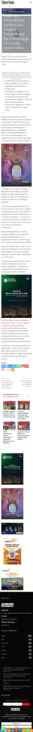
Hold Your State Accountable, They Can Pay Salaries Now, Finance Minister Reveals (7, 384)
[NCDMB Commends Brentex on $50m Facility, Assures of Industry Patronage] (9, 405)
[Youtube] (27, 366)
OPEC (3, 646)
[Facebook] (3, 366)
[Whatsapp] (20, 366)
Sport (3, 657)
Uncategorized (9, 402)
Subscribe (26, 704)
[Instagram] (23, 366)
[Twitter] (6, 366)
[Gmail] (3, 369)
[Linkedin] (9, 366)
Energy (3, 650)
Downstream (5, 643)
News (2, 639)
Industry (3, 636)
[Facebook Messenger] (13, 366)
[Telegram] (16, 366)
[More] (12, 369)
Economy (4, 654)
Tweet (8, 369)
